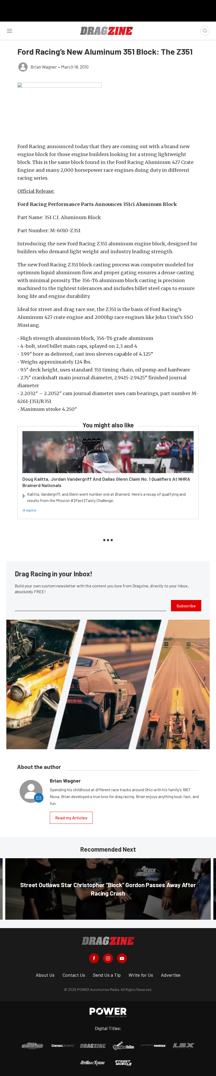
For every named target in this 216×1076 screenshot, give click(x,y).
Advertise (170, 975)
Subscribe (186, 605)
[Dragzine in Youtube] (122, 958)
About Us (45, 975)
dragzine (29, 510)
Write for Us (141, 975)
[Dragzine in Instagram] (108, 958)
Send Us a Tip (107, 975)
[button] (108, 109)
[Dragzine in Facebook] (94, 958)
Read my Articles (71, 817)
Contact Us (73, 975)
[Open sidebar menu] (9, 30)
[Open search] (205, 30)
